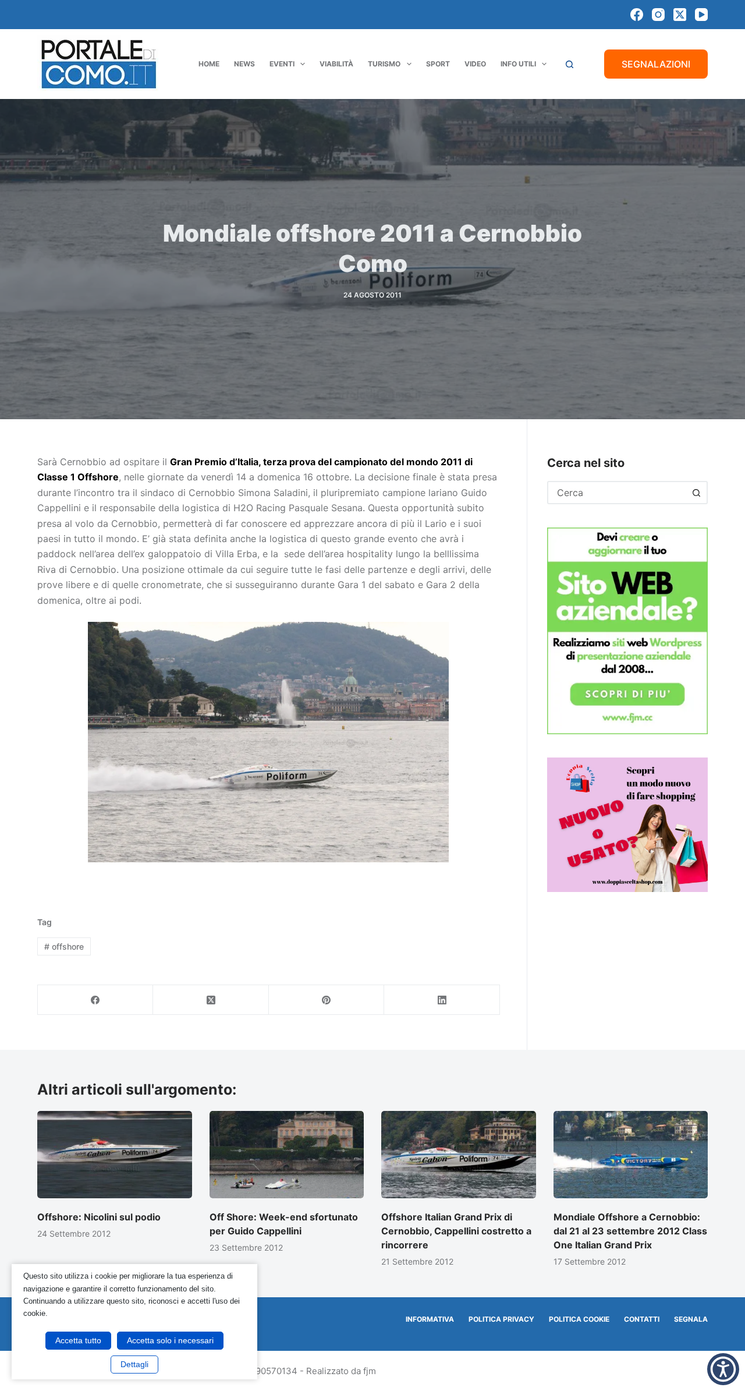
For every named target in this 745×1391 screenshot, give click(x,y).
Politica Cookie (579, 1319)
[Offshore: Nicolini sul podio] (114, 1154)
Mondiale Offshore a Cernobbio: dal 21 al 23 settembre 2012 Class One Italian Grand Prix (630, 1231)
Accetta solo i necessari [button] (170, 1340)
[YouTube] (701, 14)
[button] (723, 1369)
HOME (208, 63)
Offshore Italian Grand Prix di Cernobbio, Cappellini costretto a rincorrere (456, 1231)
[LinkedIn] (441, 1000)
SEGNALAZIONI (656, 64)
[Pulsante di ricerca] (696, 492)
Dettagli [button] (134, 1364)
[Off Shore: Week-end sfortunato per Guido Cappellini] (287, 1154)
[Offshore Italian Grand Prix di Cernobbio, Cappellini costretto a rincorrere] (458, 1154)
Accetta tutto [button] (78, 1340)
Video (475, 63)
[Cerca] (569, 64)
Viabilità (336, 63)
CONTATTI (641, 1319)
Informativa (430, 1319)
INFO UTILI (518, 63)
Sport (438, 63)
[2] (627, 824)
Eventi (282, 63)
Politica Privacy (501, 1319)
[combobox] (617, 492)
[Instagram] (658, 14)
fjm (369, 1370)
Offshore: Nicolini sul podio (99, 1217)
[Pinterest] (326, 1000)
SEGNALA (691, 1319)
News (244, 63)
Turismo (384, 63)
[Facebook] (636, 14)
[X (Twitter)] (679, 14)
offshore (64, 946)
